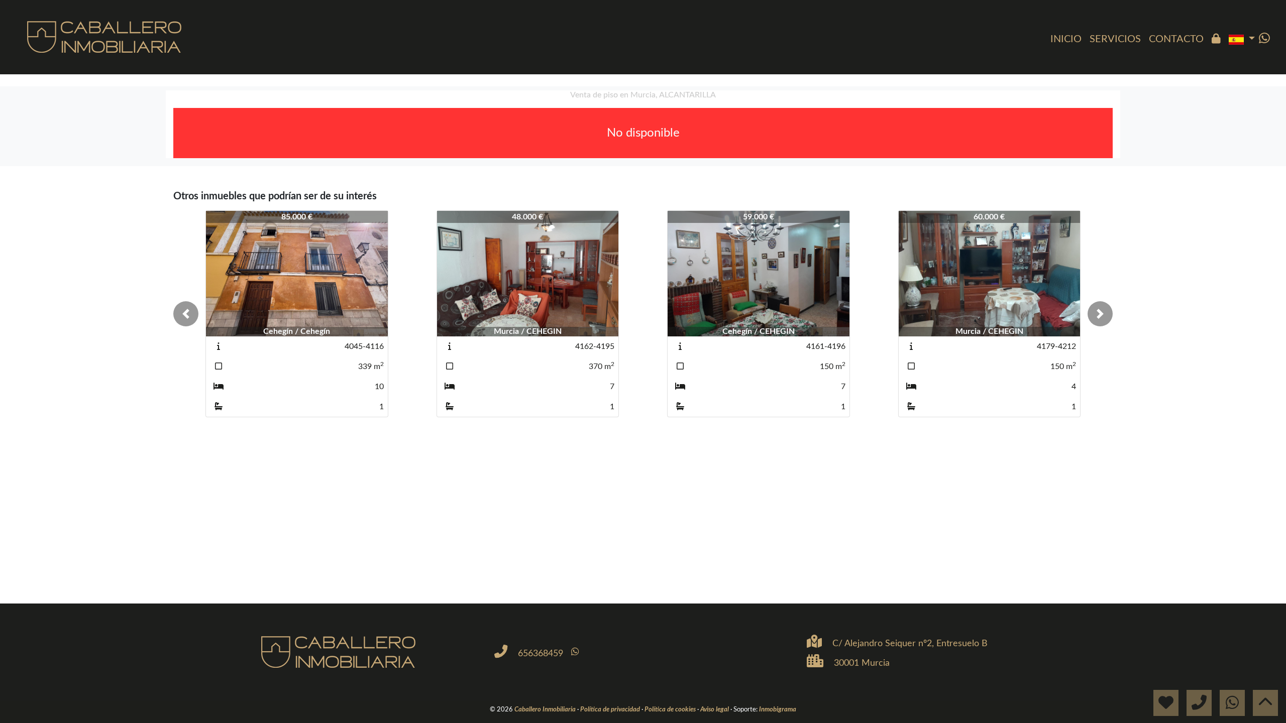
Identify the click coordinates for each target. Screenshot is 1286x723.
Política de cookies (671, 709)
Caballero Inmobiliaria (545, 709)
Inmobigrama (777, 709)
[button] (185, 313)
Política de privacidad (610, 709)
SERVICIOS (1115, 39)
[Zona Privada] (1216, 39)
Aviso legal (715, 709)
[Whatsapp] (1264, 39)
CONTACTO (1176, 39)
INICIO (1066, 39)
